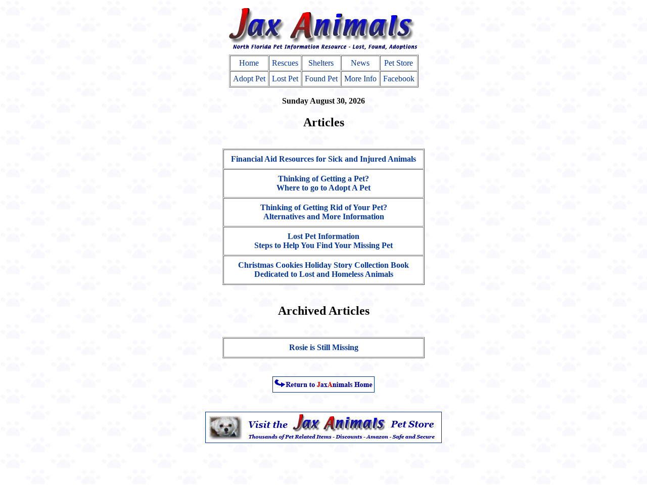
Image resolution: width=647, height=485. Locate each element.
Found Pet (321, 78)
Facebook (398, 78)
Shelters (321, 63)
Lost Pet (285, 78)
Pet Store (398, 63)
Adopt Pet (249, 78)
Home (249, 63)
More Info (360, 78)
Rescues (285, 63)
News (360, 63)
